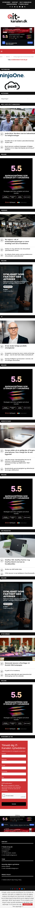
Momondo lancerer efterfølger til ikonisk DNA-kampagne (17, 664)
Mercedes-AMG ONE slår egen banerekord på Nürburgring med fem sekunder (18, 675)
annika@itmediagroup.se (11, 868)
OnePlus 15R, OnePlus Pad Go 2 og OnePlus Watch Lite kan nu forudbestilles (17, 562)
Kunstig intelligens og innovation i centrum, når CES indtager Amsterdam (19, 359)
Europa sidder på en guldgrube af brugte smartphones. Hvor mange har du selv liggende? (20, 452)
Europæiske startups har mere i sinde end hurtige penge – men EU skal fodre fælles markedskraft (19, 354)
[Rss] (24, 6)
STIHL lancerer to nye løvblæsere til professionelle (20, 573)
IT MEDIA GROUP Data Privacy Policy (11, 880)
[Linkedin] (17, 6)
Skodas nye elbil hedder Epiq (13, 569)
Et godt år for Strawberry (12, 670)
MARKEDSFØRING (12, 4)
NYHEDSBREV (6, 2)
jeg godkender (27, 904)
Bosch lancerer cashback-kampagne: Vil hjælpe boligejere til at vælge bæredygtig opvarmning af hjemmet (19, 148)
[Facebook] (10, 889)
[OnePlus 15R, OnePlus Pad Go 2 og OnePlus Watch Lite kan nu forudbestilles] (17, 546)
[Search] (33, 51)
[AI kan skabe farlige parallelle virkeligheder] (17, 332)
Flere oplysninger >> (18, 906)
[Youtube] (19, 6)
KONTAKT (15, 2)
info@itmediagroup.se (11, 855)
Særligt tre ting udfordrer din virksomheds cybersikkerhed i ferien (17, 249)
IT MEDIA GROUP (23, 4)
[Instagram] (12, 6)
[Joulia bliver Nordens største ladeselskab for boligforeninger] (17, 119)
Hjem (1, 56)
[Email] (22, 6)
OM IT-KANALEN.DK (25, 2)
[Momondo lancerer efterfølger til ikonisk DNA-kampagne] (17, 649)
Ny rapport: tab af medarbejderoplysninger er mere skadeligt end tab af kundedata (17, 241)
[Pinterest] (14, 6)
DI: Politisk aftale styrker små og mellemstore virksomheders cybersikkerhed (18, 255)
